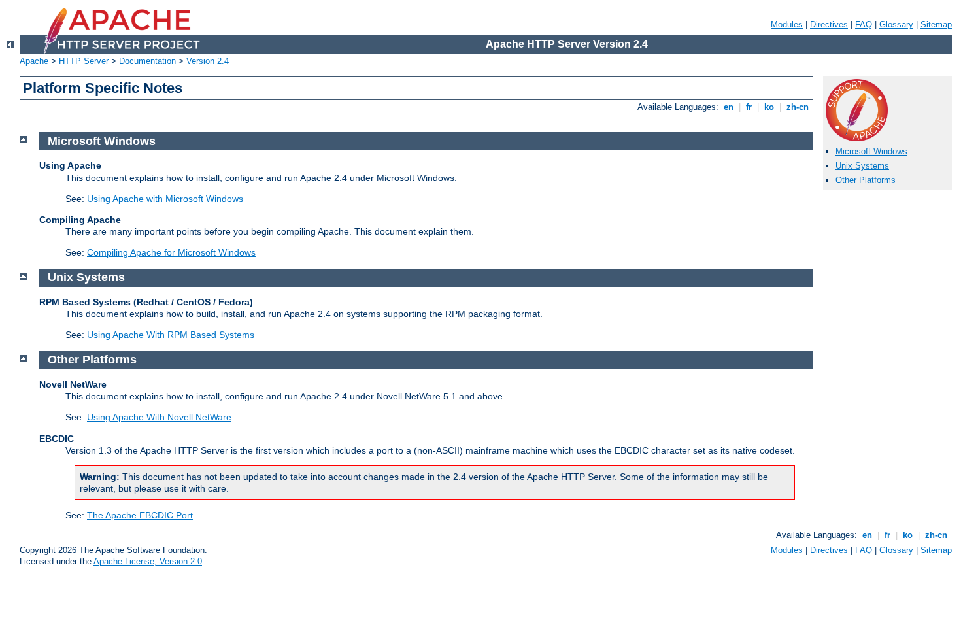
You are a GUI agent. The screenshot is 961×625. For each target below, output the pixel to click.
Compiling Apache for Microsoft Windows (171, 252)
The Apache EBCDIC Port (140, 515)
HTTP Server (84, 61)
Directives (829, 24)
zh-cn (797, 107)
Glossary (896, 24)
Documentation (147, 61)
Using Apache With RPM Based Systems (170, 334)
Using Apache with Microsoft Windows (165, 199)
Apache (34, 61)
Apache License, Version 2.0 (147, 561)
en (728, 107)
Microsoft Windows (871, 151)
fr (748, 107)
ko (769, 107)
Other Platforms (865, 180)
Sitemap (936, 24)
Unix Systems (862, 166)
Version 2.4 (207, 61)
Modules (787, 24)
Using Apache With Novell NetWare (159, 417)
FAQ (863, 24)
